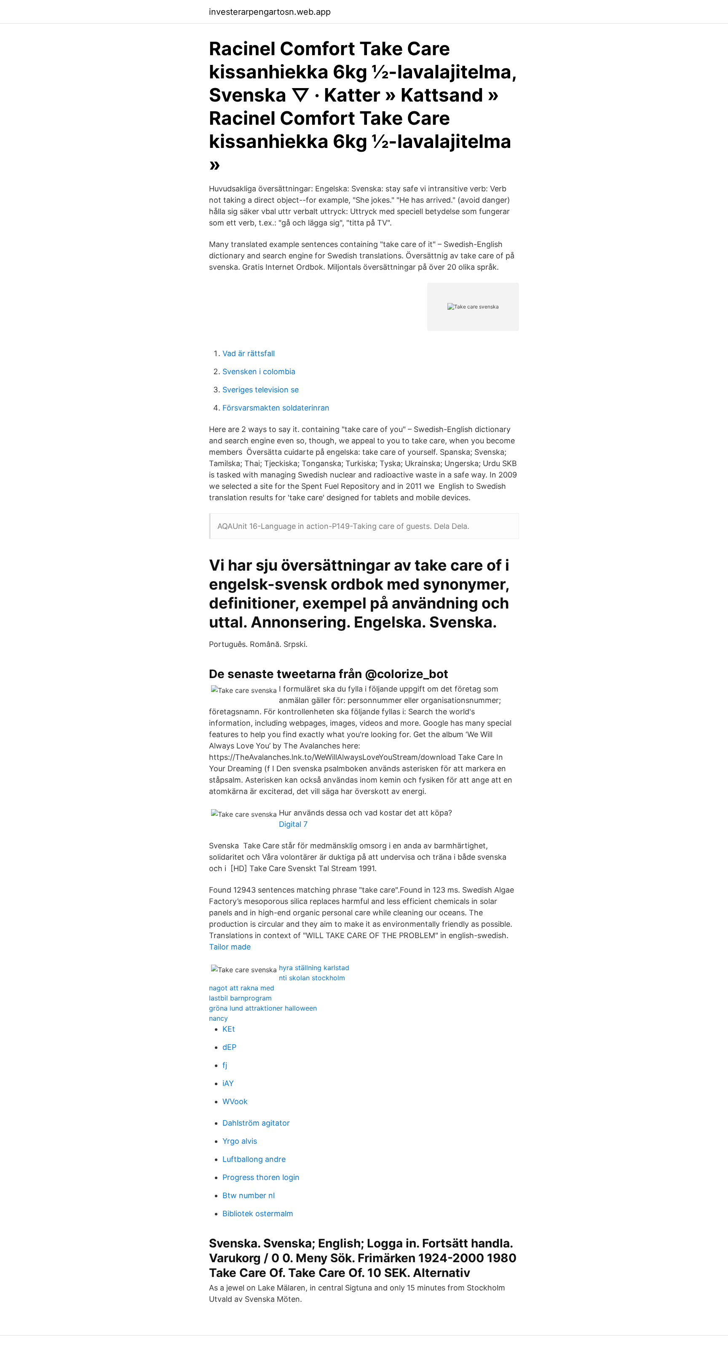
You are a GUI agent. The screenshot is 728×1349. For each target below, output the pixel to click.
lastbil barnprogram (240, 998)
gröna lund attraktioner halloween (263, 1008)
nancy (218, 1018)
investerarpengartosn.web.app (270, 12)
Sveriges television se (260, 389)
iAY (228, 1083)
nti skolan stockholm (312, 978)
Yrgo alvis (239, 1141)
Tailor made (230, 946)
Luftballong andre (254, 1159)
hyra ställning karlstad (314, 967)
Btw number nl (248, 1195)
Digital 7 (293, 824)
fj (224, 1065)
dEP (229, 1047)
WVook (235, 1101)
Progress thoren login (261, 1177)
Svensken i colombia (258, 371)
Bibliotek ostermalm (257, 1213)
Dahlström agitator (256, 1122)
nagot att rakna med (241, 988)
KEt (228, 1028)
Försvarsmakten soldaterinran (275, 407)
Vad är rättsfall (248, 353)
